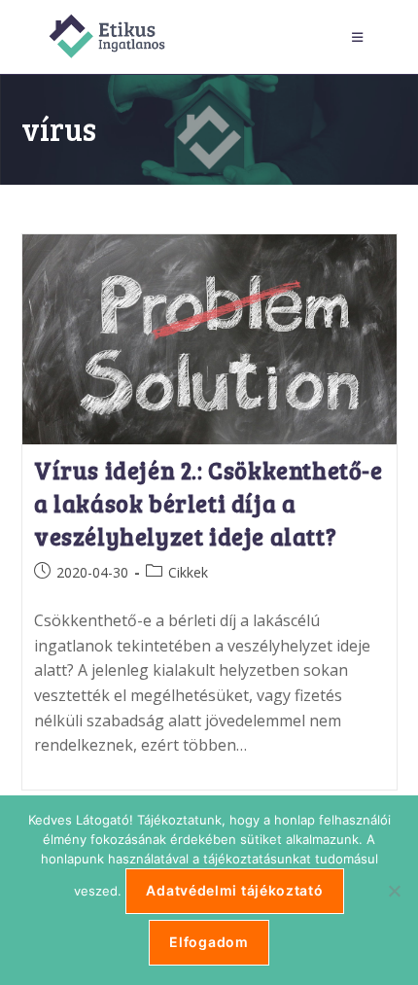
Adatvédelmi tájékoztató (234, 890)
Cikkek (188, 572)
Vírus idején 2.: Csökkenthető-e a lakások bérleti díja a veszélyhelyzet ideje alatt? (208, 502)
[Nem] (393, 890)
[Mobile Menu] (360, 37)
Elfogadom (208, 941)
